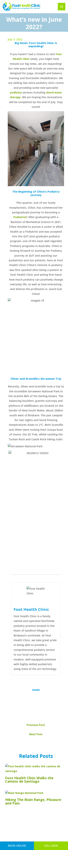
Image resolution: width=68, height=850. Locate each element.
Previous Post (36, 725)
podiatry (16, 92)
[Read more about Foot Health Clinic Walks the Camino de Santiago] (35, 768)
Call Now (51, 845)
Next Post (35, 734)
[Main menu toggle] (62, 7)
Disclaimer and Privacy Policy (41, 835)
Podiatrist (20, 217)
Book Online (17, 845)
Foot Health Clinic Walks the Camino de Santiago (29, 780)
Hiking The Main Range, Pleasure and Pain (33, 801)
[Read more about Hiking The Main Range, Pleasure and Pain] (24, 792)
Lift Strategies (40, 840)
